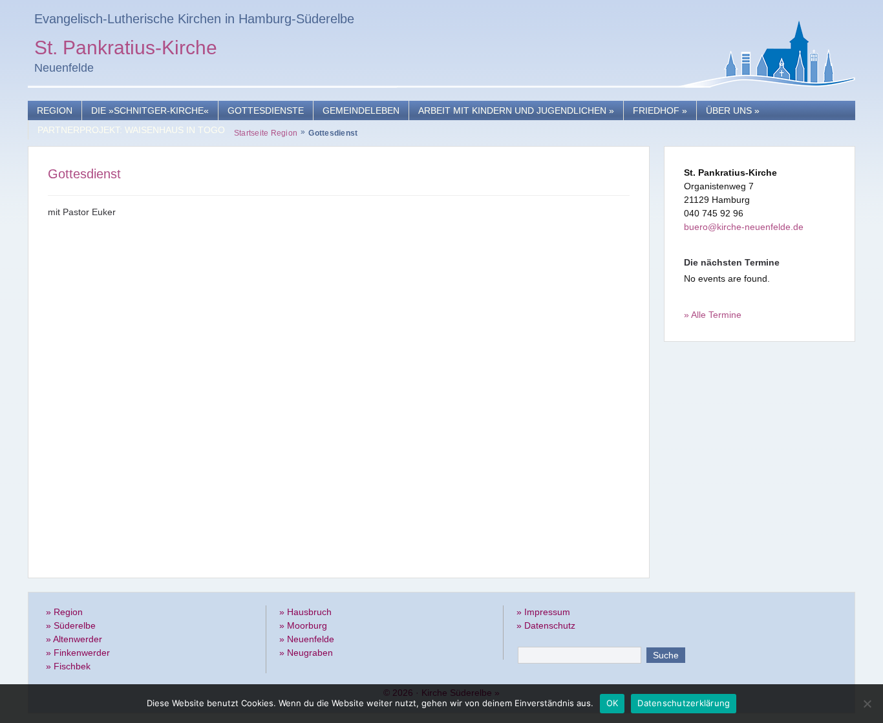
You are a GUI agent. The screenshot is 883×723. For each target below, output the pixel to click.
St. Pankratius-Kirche (125, 49)
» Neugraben (306, 652)
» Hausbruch (305, 612)
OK (612, 703)
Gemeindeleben (361, 110)
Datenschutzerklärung (683, 703)
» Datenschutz (545, 625)
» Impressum (543, 612)
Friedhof (660, 110)
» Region (64, 612)
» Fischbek (68, 666)
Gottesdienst (84, 174)
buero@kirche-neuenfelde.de (743, 227)
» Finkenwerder (78, 652)
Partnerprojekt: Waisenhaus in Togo (131, 130)
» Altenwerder (74, 639)
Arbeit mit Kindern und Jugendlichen (516, 110)
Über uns (733, 110)
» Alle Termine (712, 314)
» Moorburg (303, 625)
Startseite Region (265, 133)
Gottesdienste (266, 110)
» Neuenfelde (306, 639)
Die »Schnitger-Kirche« (150, 110)
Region (54, 110)
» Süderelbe (71, 625)
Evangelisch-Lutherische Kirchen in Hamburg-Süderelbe (194, 19)
